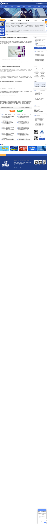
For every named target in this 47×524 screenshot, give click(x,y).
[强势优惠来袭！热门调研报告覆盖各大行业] (4, 148)
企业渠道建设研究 (37, 26)
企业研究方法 (12, 25)
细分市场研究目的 (8, 30)
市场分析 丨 (36, 45)
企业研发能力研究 (20, 26)
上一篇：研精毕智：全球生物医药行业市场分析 (7, 107)
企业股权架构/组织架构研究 (28, 25)
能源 (36, 68)
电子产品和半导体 (42, 77)
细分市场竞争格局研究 (16, 31)
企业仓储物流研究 (31, 26)
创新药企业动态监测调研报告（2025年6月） (23, 133)
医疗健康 (42, 73)
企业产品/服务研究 (35, 25)
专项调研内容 (12, 23)
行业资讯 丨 (42, 45)
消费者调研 (27, 20)
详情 (7, 34)
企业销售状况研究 (41, 25)
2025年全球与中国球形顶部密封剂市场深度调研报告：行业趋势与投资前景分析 (8, 129)
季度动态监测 (37, 84)
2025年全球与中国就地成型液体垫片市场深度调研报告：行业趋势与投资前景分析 (8, 133)
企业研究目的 (7, 25)
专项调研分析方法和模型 (24, 23)
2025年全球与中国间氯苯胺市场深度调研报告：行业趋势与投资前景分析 (8, 138)
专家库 (42, 40)
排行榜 (35, 6)
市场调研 (6, 6)
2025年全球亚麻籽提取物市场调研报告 (6, 134)
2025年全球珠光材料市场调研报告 (6, 128)
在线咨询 (20, 110)
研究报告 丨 (18, 162)
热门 (41, 90)
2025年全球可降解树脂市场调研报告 (6, 123)
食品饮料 (37, 73)
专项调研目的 (7, 23)
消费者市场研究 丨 (39, 40)
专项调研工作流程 (17, 23)
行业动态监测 (43, 86)
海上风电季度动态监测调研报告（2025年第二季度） (24, 139)
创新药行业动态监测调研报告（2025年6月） (23, 129)
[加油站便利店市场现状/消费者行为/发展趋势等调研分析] (23, 148)
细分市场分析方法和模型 (9, 31)
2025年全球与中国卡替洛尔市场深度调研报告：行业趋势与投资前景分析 (8, 122)
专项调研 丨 (39, 39)
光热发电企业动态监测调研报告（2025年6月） (23, 122)
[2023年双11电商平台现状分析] (41, 148)
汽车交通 (37, 75)
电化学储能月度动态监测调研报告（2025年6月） (23, 116)
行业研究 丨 (36, 39)
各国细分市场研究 (32, 30)
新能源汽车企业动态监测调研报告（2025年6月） (23, 128)
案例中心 (43, 20)
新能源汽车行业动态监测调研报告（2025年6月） (23, 127)
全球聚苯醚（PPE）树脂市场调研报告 (38, 111)
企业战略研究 (21, 25)
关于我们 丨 (15, 162)
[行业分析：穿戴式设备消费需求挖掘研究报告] (32, 148)
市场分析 (18, 6)
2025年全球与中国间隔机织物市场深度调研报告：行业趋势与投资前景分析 (8, 139)
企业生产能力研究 (14, 26)
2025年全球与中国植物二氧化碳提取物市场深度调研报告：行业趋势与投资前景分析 (8, 116)
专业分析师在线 (42, 138)
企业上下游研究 (25, 26)
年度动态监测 (43, 84)
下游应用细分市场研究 (39, 30)
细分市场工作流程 (14, 30)
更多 (14, 114)
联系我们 (30, 162)
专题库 (39, 6)
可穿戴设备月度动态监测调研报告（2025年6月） (23, 121)
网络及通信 (42, 75)
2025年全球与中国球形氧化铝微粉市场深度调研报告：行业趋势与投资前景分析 (8, 127)
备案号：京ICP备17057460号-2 (17, 167)
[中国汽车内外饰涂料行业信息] (14, 148)
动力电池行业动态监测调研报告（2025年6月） (23, 117)
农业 (42, 68)
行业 (44, 90)
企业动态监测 (37, 86)
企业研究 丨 (42, 39)
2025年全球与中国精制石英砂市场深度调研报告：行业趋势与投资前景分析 (8, 135)
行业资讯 (24, 6)
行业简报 (29, 6)
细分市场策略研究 (20, 30)
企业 (42, 90)
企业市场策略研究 (8, 26)
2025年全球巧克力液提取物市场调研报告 (7, 121)
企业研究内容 (17, 25)
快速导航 (3, 154)
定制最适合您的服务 (40, 47)
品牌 (43, 90)
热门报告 (2, 28)
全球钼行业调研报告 (36, 110)
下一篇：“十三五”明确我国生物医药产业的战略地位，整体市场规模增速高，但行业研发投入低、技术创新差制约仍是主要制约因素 (24, 107)
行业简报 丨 (39, 45)
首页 (1, 6)
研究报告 (12, 6)
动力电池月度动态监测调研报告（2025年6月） (23, 135)
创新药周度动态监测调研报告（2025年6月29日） (23, 134)
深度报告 (2, 31)
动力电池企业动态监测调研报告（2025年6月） (23, 123)
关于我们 (44, 6)
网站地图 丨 (27, 162)
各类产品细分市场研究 (26, 30)
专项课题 (18, 154)
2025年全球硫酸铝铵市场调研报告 (6, 117)
